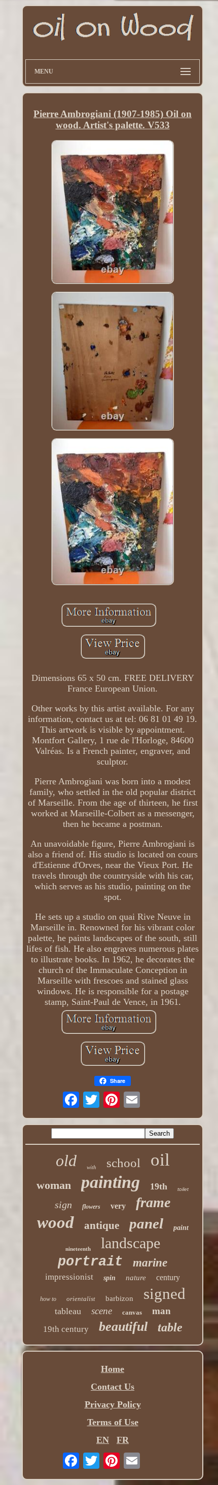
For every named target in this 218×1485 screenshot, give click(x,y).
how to (48, 1298)
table (170, 1327)
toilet (183, 1189)
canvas (132, 1312)
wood (55, 1222)
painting (110, 1182)
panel (146, 1223)
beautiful (123, 1326)
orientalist (80, 1298)
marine (150, 1262)
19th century (66, 1329)
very (118, 1206)
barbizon (119, 1298)
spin (109, 1278)
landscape (130, 1243)
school (123, 1163)
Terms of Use (112, 1422)
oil (160, 1160)
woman (54, 1185)
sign (63, 1204)
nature (136, 1278)
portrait (90, 1262)
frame (153, 1202)
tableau (68, 1311)
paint (181, 1228)
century (168, 1277)
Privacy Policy (113, 1404)
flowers (91, 1206)
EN (102, 1440)
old (66, 1160)
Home (112, 1369)
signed (164, 1293)
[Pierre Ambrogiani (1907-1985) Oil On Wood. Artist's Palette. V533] (112, 212)
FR (123, 1440)
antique (101, 1225)
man (161, 1311)
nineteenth (78, 1249)
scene (101, 1311)
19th (158, 1186)
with (91, 1167)
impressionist (69, 1277)
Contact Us (112, 1387)
